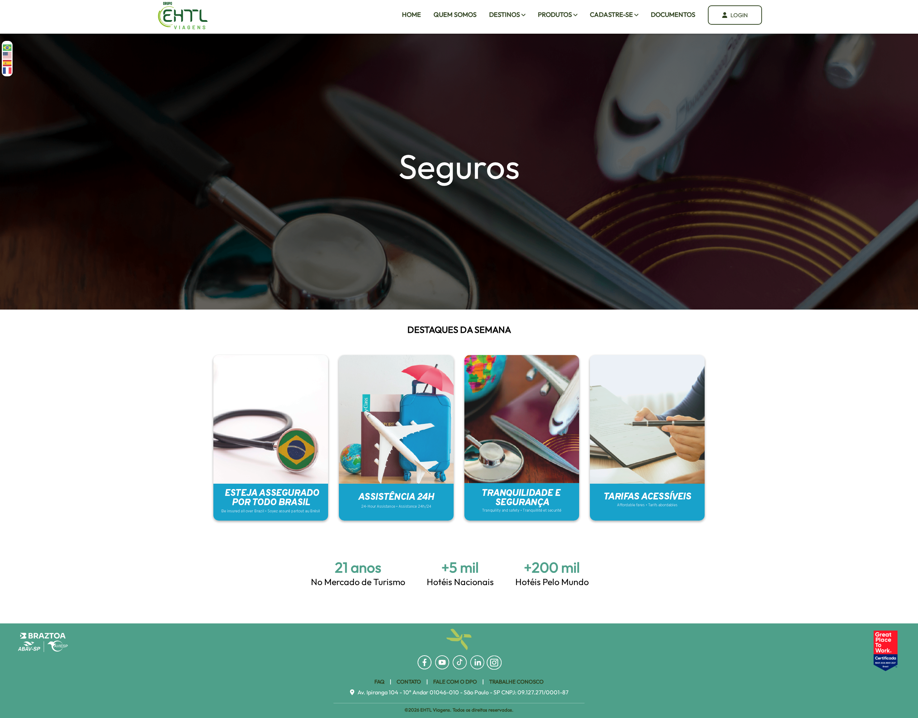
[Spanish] (7, 62)
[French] (7, 70)
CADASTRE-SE (612, 14)
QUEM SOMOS (455, 14)
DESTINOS (505, 14)
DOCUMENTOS (673, 14)
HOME (411, 14)
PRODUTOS (555, 14)
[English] (7, 54)
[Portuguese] (7, 47)
